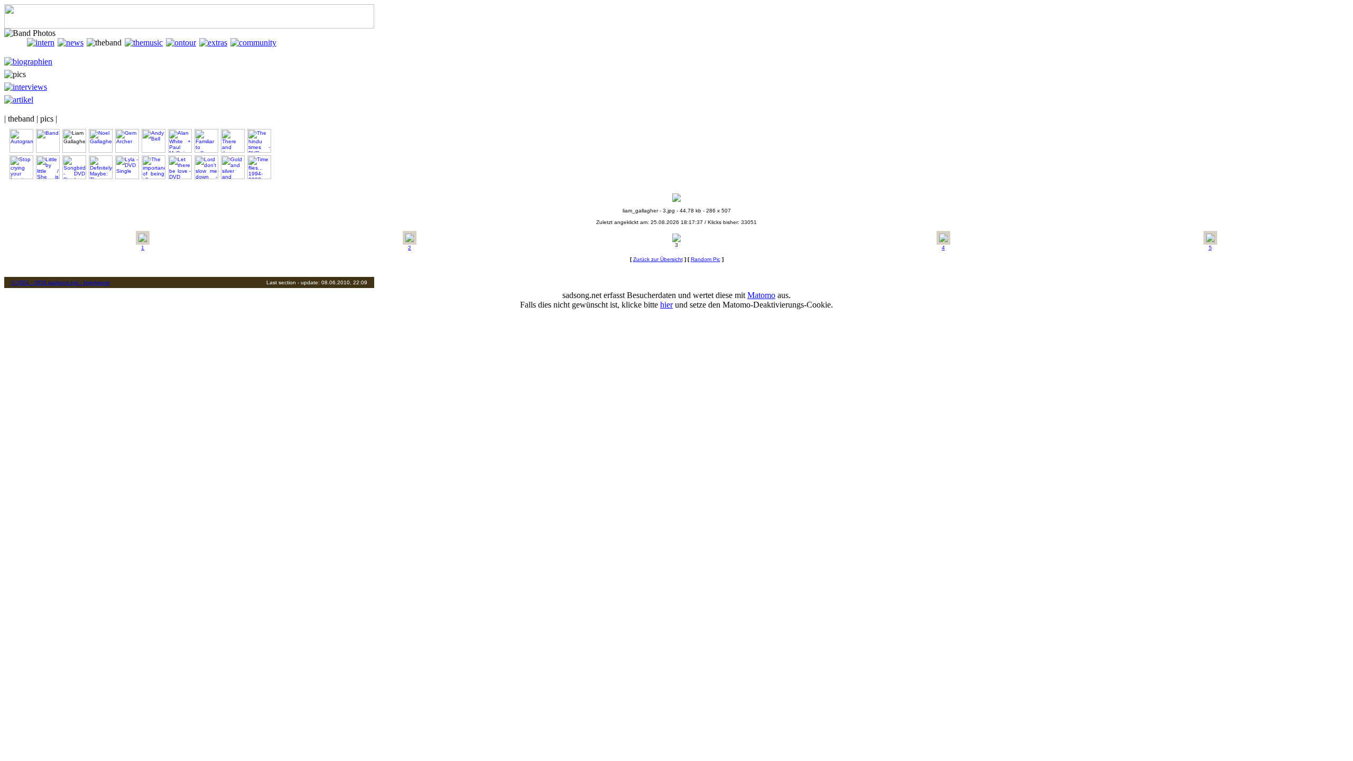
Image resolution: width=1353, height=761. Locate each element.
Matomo (761, 295)
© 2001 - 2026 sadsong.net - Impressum (60, 282)
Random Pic (705, 259)
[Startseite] (15, 42)
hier (666, 304)
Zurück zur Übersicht (658, 259)
